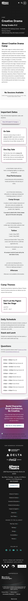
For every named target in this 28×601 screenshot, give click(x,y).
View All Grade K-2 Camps (10, 122)
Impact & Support (13, 509)
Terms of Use (13, 592)
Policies (13, 538)
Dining (13, 531)
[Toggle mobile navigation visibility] (24, 3)
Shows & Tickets (13, 494)
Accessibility (13, 535)
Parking (13, 527)
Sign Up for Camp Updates (13, 425)
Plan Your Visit (13, 523)
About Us (13, 512)
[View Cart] (18, 3)
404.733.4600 (14, 481)
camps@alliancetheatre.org (12, 351)
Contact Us (13, 485)
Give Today (13, 516)
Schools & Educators (13, 501)
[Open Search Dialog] (21, 3)
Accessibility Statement (8, 594)
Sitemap (18, 594)
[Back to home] (5, 3)
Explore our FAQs (22, 349)
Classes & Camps (13, 497)
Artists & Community (13, 505)
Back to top (14, 599)
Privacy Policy (5, 592)
